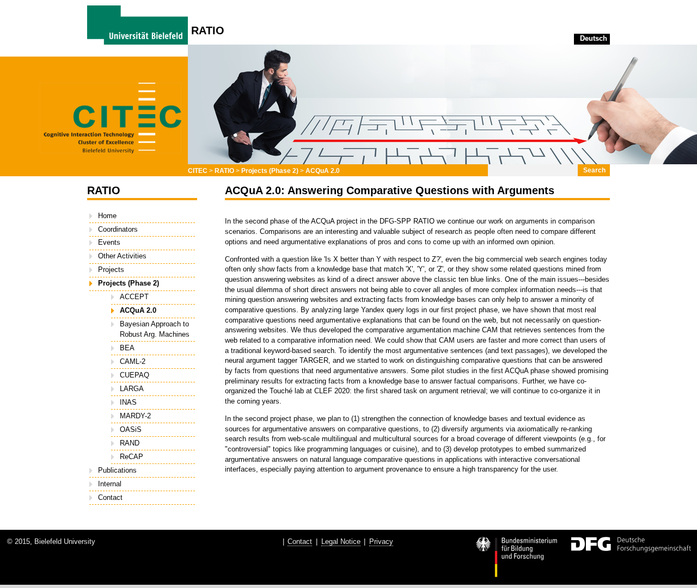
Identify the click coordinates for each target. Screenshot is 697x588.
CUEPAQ (134, 375)
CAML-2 (132, 361)
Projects (111, 269)
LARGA (132, 389)
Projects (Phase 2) (269, 171)
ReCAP (131, 457)
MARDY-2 (135, 416)
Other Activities (122, 256)
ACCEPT (134, 297)
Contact (110, 497)
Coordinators (118, 229)
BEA (127, 348)
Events (109, 242)
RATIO (224, 171)
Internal (109, 484)
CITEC (197, 171)
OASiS (131, 429)
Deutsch (593, 38)
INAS (128, 402)
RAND (129, 443)
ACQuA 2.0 (322, 171)
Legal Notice (340, 541)
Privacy (381, 541)
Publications (117, 470)
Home (107, 216)
